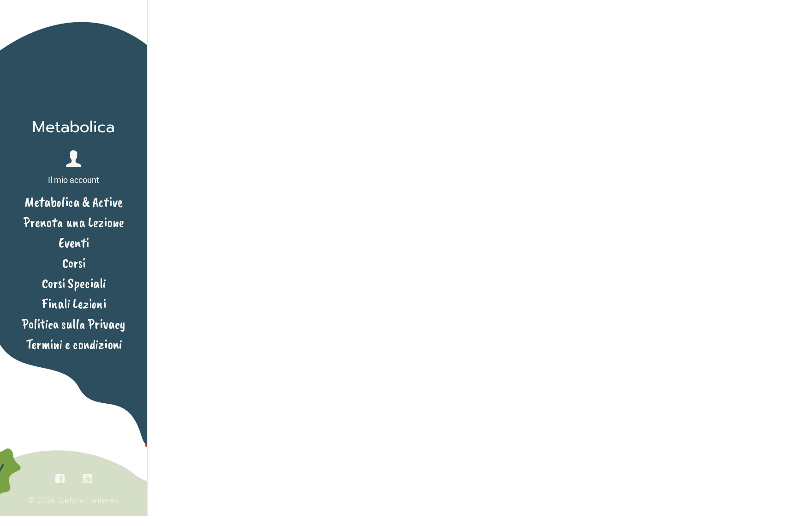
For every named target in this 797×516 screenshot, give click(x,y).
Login (394, 200)
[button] (73, 168)
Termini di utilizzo (500, 420)
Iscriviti (527, 385)
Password (401, 248)
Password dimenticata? (472, 343)
